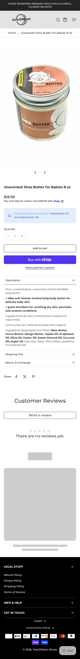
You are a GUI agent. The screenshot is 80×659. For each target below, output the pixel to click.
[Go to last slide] (35, 172)
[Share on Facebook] (16, 376)
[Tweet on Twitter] (25, 376)
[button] (40, 248)
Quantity (9, 229)
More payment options (40, 268)
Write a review (40, 415)
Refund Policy (13, 574)
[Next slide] (45, 172)
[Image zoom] (40, 105)
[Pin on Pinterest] (33, 376)
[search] (58, 19)
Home (12, 32)
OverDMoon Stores (45, 649)
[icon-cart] (65, 19)
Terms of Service (14, 592)
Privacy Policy (12, 580)
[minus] (8, 236)
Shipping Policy (14, 586)
